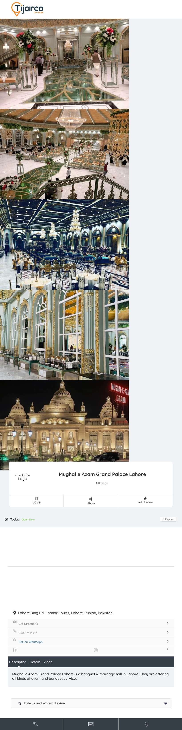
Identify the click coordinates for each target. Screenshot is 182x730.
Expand (169, 195)
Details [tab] (35, 338)
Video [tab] (48, 338)
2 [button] (88, 132)
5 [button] (98, 132)
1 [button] (84, 132)
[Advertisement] (91, 222)
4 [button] (95, 132)
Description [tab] (18, 338)
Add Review (145, 178)
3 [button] (91, 132)
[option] (91, 82)
